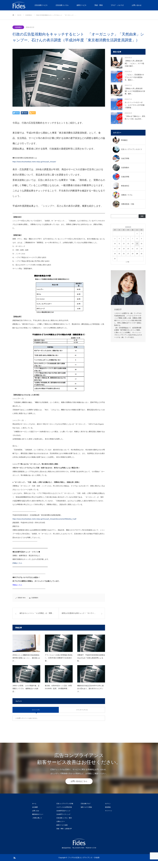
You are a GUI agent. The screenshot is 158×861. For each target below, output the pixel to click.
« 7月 (127, 262)
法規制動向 (18, 27)
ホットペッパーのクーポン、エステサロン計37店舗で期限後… (134, 104)
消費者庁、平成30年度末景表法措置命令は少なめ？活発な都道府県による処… (91, 658)
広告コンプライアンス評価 (64, 803)
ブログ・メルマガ (117, 5)
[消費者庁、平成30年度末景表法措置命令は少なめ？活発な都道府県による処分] (91, 643)
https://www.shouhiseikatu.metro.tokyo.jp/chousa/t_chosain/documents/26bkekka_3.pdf (44, 519)
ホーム (34, 803)
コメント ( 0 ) (36, 709)
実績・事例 (98, 5)
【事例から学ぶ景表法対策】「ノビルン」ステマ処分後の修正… (134, 63)
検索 (142, 216)
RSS (14, 857)
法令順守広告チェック (63, 811)
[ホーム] (13, 11)
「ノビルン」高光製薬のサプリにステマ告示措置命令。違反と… (134, 77)
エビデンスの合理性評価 (64, 807)
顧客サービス (81, 5)
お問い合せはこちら (79, 781)
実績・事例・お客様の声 (64, 828)
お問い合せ (35, 811)
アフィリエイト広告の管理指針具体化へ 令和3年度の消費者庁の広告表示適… (58, 658)
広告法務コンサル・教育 (64, 818)
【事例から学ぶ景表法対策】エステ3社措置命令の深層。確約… (135, 91)
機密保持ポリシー (37, 814)
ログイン (108, 803)
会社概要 (35, 807)
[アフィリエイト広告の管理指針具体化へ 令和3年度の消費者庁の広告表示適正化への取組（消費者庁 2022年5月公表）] (59, 643)
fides (24, 597)
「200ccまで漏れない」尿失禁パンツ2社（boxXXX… (135, 117)
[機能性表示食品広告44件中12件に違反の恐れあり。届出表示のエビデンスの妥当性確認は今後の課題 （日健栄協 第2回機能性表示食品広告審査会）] (91, 673)
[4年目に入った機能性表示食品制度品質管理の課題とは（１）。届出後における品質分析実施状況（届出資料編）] (26, 643)
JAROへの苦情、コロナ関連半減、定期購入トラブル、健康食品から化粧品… (25, 688)
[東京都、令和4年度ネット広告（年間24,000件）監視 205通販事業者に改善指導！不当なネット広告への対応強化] (59, 673)
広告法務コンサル (62, 5)
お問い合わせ (136, 5)
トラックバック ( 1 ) (82, 709)
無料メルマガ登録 (86, 807)
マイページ (108, 811)
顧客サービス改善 (62, 825)
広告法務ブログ (85, 803)
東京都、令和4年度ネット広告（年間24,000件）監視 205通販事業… (58, 687)
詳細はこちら (17, 563)
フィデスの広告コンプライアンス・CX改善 (83, 857)
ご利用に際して (37, 818)
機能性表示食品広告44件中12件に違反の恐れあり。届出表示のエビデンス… (90, 688)
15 (137, 243)
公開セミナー (60, 821)
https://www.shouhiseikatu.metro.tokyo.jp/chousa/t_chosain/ (34, 162)
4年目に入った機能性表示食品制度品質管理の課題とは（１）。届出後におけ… (26, 658)
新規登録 (108, 807)
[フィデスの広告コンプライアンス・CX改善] (29, 5)
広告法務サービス (41, 5)
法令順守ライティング (63, 814)
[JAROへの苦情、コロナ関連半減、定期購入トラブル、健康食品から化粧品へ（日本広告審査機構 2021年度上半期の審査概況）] (26, 673)
